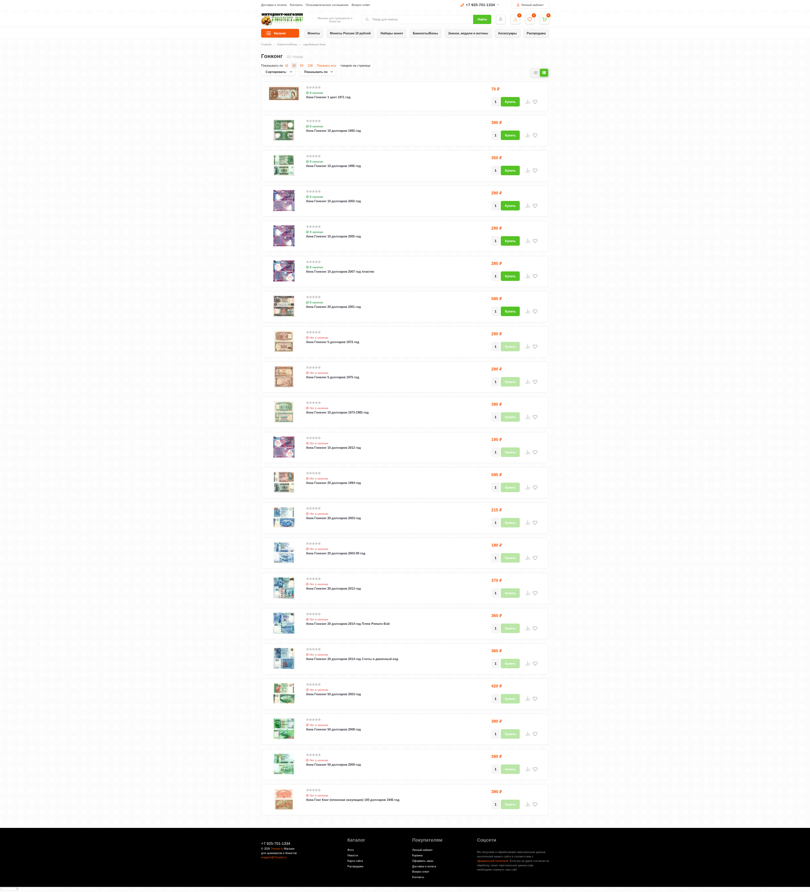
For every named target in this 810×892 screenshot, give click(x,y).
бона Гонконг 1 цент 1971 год (328, 97)
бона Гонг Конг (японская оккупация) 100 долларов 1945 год (353, 800)
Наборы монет (392, 33)
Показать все (326, 65)
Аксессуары (507, 33)
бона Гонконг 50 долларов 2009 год (333, 764)
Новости (352, 855)
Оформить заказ (422, 860)
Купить (510, 102)
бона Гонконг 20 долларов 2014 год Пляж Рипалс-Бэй (348, 623)
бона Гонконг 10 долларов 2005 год (333, 236)
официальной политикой (492, 860)
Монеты (314, 33)
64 (301, 65)
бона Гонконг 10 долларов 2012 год (333, 447)
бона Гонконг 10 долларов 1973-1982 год (337, 412)
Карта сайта (355, 860)
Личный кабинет (532, 5)
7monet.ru (277, 848)
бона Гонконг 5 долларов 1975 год (332, 377)
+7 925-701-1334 (480, 5)
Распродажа (536, 33)
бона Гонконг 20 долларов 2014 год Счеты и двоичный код (352, 659)
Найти (482, 19)
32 (294, 65)
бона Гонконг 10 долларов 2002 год (333, 201)
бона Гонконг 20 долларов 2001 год (333, 307)
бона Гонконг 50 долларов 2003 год (333, 694)
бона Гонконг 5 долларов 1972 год (332, 342)
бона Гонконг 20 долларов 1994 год (333, 483)
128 (310, 65)
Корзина (417, 855)
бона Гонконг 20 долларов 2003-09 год (335, 553)
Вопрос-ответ (361, 5)
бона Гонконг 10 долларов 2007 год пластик (340, 271)
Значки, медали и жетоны (468, 33)
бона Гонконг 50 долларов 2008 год (333, 729)
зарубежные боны (314, 44)
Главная (266, 44)
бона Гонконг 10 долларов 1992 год (333, 130)
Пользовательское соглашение (327, 5)
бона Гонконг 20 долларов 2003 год (333, 518)
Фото (350, 850)
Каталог (280, 33)
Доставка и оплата (274, 5)
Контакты (296, 5)
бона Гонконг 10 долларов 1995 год (333, 166)
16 (286, 65)
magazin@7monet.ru (273, 857)
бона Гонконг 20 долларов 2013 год (333, 588)
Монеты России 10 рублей (350, 33)
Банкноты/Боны (425, 33)
